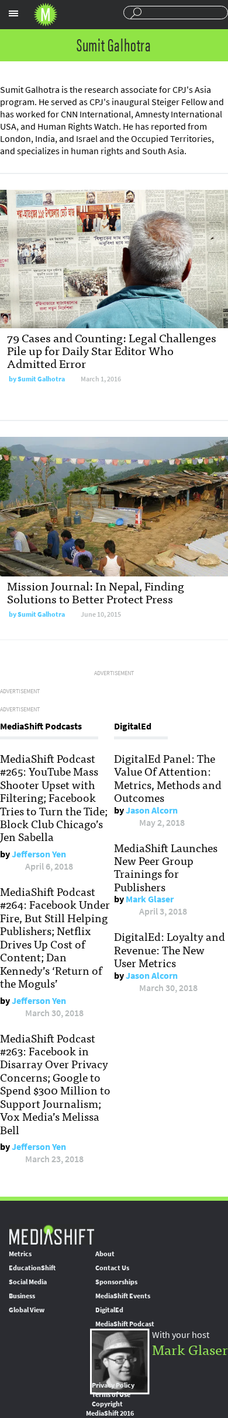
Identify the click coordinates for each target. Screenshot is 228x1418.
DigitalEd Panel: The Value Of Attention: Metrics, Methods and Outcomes (168, 777)
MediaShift (51, 1234)
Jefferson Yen (39, 854)
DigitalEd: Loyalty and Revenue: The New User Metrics (169, 949)
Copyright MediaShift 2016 (110, 1408)
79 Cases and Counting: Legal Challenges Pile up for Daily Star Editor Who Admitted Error (111, 350)
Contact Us (112, 1268)
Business (22, 1296)
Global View (26, 1310)
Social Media (28, 1282)
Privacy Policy (113, 1385)
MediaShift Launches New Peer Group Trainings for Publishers (165, 867)
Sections (13, 13)
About (105, 1254)
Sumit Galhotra (41, 379)
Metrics (20, 1254)
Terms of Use (111, 1394)
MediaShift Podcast (124, 1324)
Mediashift (45, 14)
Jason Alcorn (152, 810)
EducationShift (32, 1268)
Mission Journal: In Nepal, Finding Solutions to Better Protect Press (95, 592)
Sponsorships (116, 1282)
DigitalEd (109, 1310)
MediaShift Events (122, 1296)
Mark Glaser (150, 899)
